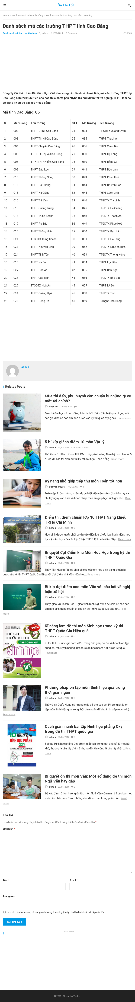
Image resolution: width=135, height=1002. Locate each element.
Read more (125, 418)
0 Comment (72, 33)
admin (45, 33)
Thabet (77, 996)
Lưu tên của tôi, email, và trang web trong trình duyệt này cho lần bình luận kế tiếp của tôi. (55, 912)
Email (73, 880)
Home (6, 15)
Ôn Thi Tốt (65, 5)
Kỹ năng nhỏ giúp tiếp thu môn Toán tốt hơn (83, 481)
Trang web (9, 896)
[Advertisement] (67, 62)
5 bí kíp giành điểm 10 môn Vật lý (74, 442)
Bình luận (9, 828)
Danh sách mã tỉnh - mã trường (27, 15)
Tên (6, 880)
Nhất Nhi (53, 406)
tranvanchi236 (57, 486)
